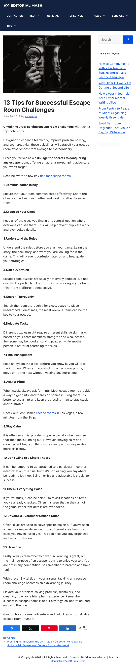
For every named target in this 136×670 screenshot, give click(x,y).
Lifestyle (76, 15)
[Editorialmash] (22, 5)
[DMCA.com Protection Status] (109, 145)
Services (118, 15)
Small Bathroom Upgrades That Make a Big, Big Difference (115, 128)
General (53, 15)
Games (11, 637)
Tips (9, 25)
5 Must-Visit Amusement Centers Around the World (38, 645)
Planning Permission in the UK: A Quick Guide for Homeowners (44, 641)
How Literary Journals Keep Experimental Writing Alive (114, 98)
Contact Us (15, 15)
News (97, 15)
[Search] (128, 39)
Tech (33, 15)
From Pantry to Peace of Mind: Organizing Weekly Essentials (114, 113)
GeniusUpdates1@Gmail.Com (68, 661)
